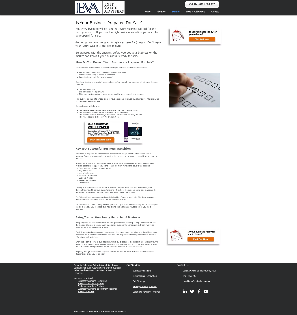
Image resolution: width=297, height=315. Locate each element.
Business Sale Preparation (145, 276)
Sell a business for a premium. (91, 92)
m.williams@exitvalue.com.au (197, 281)
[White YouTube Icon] (206, 291)
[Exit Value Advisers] (199, 291)
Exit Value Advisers (84, 197)
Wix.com (122, 311)
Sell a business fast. (87, 89)
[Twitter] (192, 291)
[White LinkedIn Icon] (185, 291)
